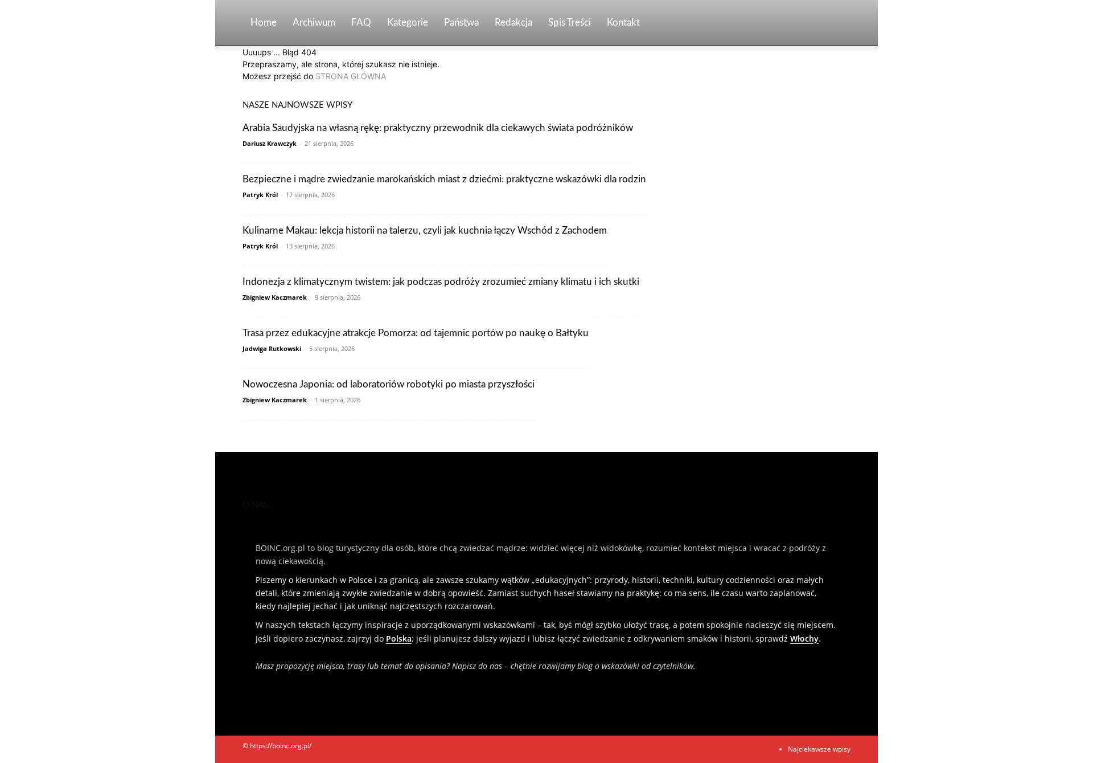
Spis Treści (569, 22)
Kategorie (407, 22)
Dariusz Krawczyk (270, 143)
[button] (836, 23)
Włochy (804, 638)
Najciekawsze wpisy (819, 749)
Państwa (461, 22)
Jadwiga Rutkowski (272, 348)
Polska (399, 638)
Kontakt (623, 22)
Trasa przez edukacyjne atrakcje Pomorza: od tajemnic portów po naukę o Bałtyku (416, 333)
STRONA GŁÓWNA (350, 76)
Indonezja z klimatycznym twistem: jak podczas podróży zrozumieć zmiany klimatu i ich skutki (441, 282)
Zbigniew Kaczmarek (275, 297)
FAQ (361, 22)
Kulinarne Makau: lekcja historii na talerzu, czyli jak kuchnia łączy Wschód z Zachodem (425, 230)
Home (263, 22)
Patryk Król (260, 194)
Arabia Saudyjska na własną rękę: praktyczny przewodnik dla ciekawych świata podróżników (438, 128)
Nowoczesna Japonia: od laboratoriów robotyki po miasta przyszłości (389, 384)
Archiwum (314, 22)
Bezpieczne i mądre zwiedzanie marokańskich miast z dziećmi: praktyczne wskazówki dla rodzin (444, 179)
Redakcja (513, 22)
